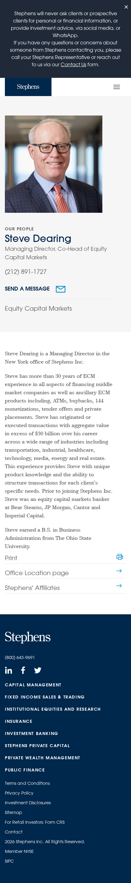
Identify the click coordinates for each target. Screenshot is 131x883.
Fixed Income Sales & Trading (45, 697)
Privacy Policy (19, 793)
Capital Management (33, 685)
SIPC (9, 861)
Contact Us (73, 64)
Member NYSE (19, 851)
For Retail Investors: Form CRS (35, 822)
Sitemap (13, 812)
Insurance (18, 721)
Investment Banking (31, 733)
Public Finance (25, 770)
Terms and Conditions (27, 783)
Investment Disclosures (28, 802)
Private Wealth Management (42, 758)
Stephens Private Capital (37, 745)
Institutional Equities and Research (53, 709)
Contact (14, 832)
